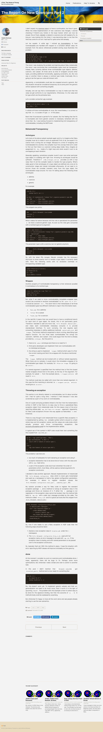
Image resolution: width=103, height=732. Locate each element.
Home (68, 3)
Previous (38, 627)
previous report (43, 28)
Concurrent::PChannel (6, 70)
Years (2, 84)
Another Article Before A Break (92, 699)
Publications (77, 3)
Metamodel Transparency (86, 31)
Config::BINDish (5, 71)
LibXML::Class (4, 76)
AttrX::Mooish (4, 68)
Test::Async (4, 77)
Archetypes (83, 33)
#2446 (42, 35)
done (81, 40)
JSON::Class (4, 74)
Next (64, 627)
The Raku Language (6, 53)
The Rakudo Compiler (6, 54)
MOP (38, 607)
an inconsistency (64, 43)
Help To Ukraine (89, 3)
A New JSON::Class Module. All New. (51, 699)
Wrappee (83, 36)
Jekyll (19, 728)
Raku (43, 607)
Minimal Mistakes (26, 728)
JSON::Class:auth (32, 699)
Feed (4, 725)
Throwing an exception (85, 38)
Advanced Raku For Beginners (8, 63)
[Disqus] (51, 658)
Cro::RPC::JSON (5, 73)
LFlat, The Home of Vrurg (10, 3)
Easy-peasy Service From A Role (73, 699)
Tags (2, 83)
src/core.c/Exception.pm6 (34, 426)
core (33, 607)
